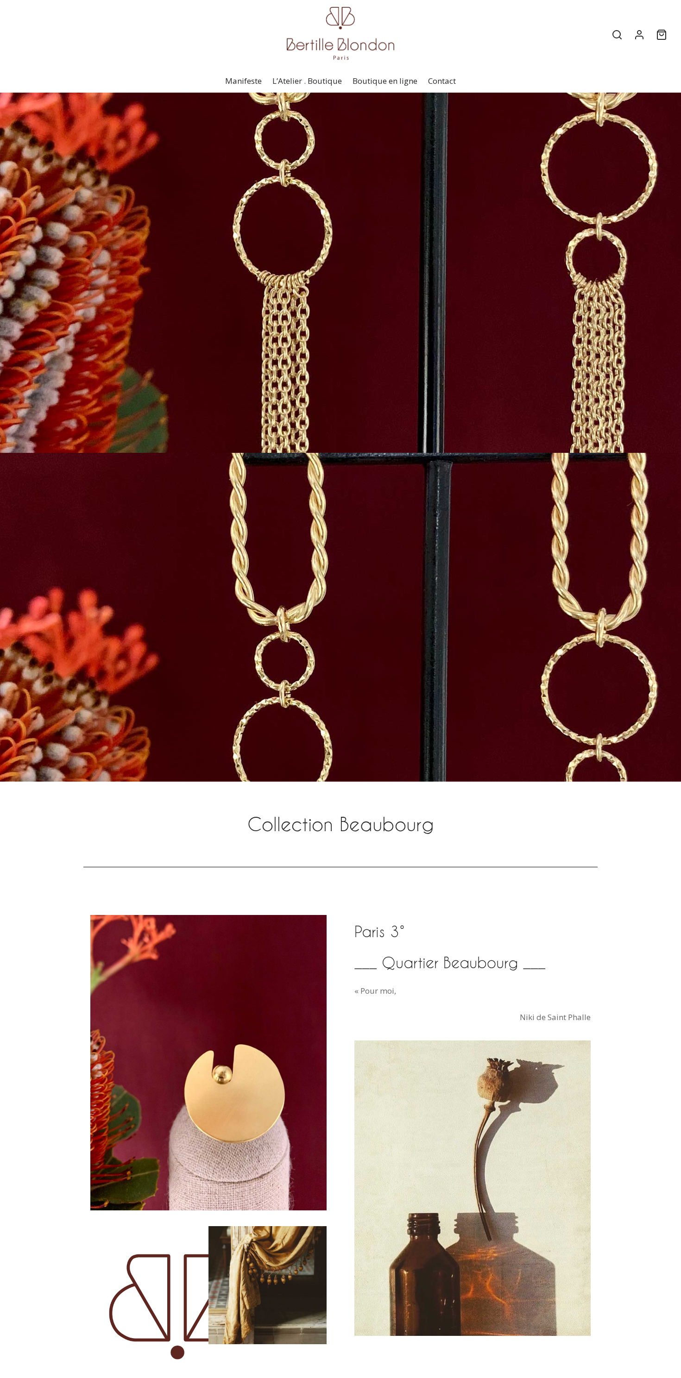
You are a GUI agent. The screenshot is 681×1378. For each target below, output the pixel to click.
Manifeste (243, 80)
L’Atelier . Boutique (307, 80)
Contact (442, 80)
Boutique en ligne (385, 80)
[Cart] (661, 34)
